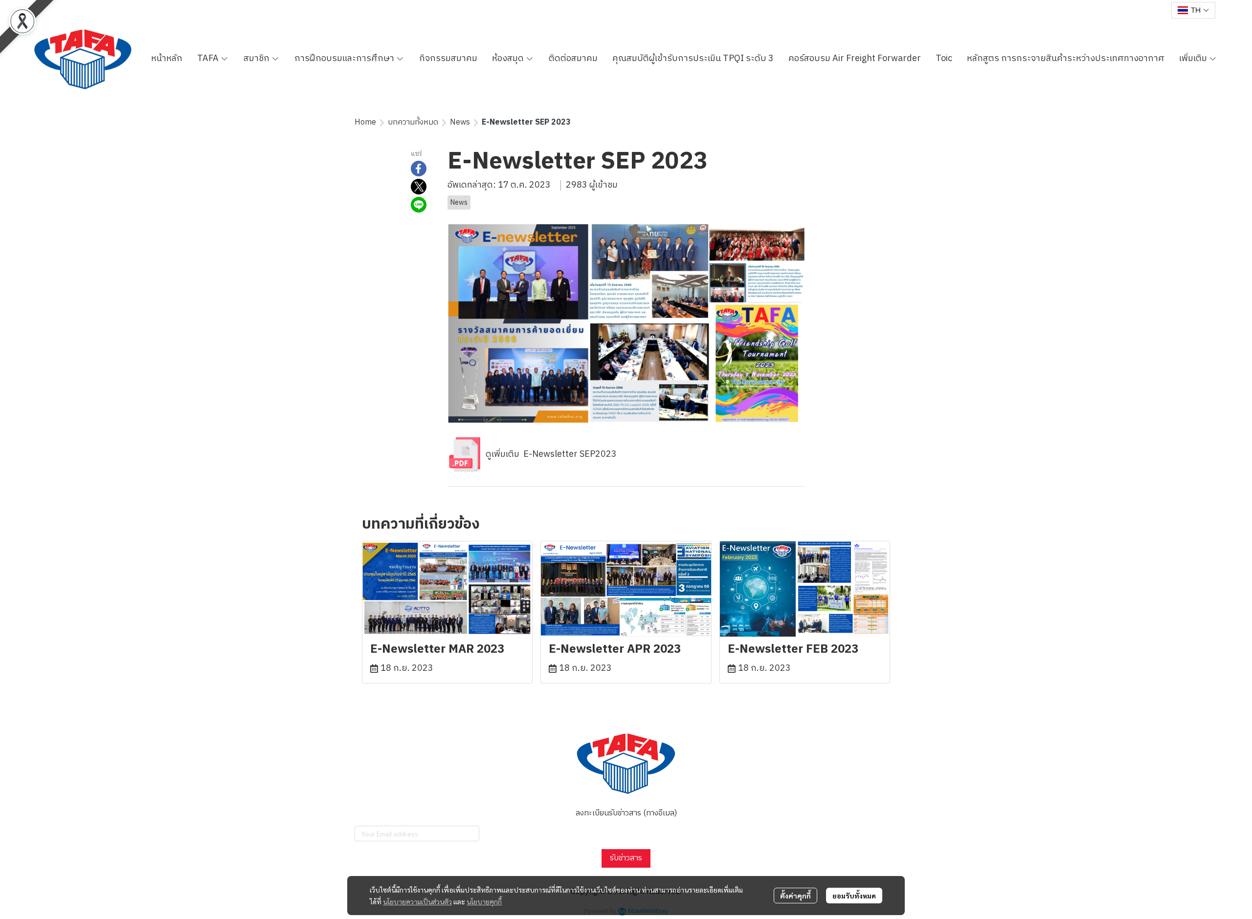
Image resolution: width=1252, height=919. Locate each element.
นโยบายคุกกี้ (484, 901)
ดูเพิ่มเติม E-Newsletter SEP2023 (549, 454)
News (460, 122)
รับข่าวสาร (626, 858)
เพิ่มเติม (1194, 58)
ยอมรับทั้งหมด (854, 895)
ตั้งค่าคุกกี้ (795, 895)
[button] (1193, 10)
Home (365, 122)
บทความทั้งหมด (413, 122)
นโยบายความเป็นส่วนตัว (417, 901)
